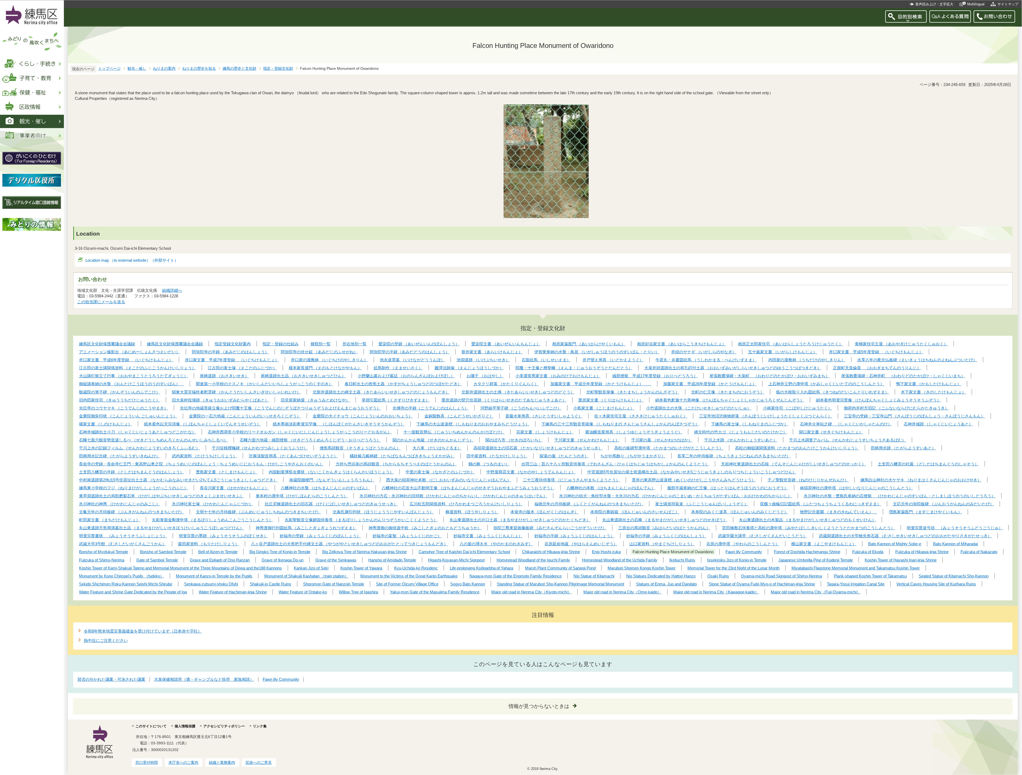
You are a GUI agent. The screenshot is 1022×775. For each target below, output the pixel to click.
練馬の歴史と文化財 (239, 69)
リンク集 (260, 726)
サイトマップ (1008, 4)
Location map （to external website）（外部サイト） (131, 260)
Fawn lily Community (281, 679)
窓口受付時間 (146, 762)
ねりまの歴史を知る (199, 69)
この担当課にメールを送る (101, 302)
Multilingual (975, 4)
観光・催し (136, 69)
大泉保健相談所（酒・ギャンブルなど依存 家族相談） (204, 679)
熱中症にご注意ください (106, 640)
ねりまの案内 (164, 69)
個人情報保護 (185, 726)
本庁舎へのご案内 (183, 762)
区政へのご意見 (259, 762)
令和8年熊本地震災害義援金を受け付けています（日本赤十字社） (143, 631)
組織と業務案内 (222, 762)
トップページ (109, 69)
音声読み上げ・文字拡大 (934, 4)
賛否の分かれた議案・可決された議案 (111, 679)
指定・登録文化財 (278, 69)
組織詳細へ (172, 290)
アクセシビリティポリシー (224, 726)
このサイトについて (151, 726)
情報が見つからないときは (539, 706)
